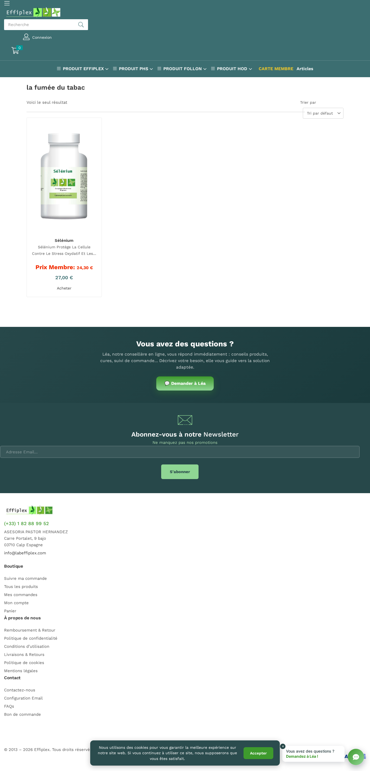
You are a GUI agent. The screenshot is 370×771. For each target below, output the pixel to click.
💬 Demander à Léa (185, 383)
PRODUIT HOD (233, 68)
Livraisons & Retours (24, 654)
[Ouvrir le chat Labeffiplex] (356, 757)
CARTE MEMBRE (276, 68)
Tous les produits (21, 586)
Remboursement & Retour (29, 630)
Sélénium (64, 240)
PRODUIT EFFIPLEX (84, 68)
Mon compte (16, 602)
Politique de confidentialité (30, 638)
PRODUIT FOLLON (183, 68)
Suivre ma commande (25, 578)
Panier (10, 611)
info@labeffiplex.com (25, 553)
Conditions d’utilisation (26, 646)
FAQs (9, 706)
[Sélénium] (64, 177)
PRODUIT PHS (134, 68)
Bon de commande (22, 714)
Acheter (64, 288)
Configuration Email (23, 698)
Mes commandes (20, 594)
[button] (39, 51)
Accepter (258, 753)
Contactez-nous (19, 690)
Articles (305, 68)
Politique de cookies (24, 662)
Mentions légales (21, 670)
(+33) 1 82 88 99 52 (26, 523)
